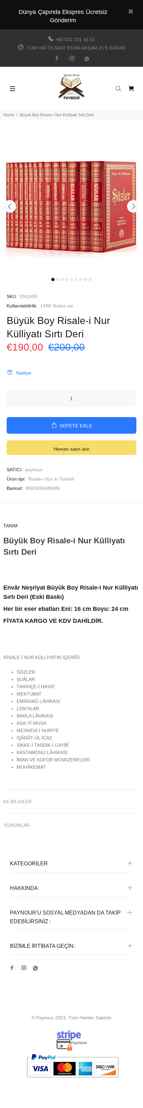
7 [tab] (80, 279)
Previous (9, 206)
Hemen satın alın (71, 449)
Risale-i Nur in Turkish (51, 479)
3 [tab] (62, 279)
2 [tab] (57, 279)
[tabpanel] (71, 202)
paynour (34, 469)
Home (8, 115)
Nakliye (23, 373)
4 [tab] (67, 279)
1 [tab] (53, 279)
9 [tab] (90, 279)
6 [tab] (76, 279)
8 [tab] (85, 279)
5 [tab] (71, 279)
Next (133, 206)
